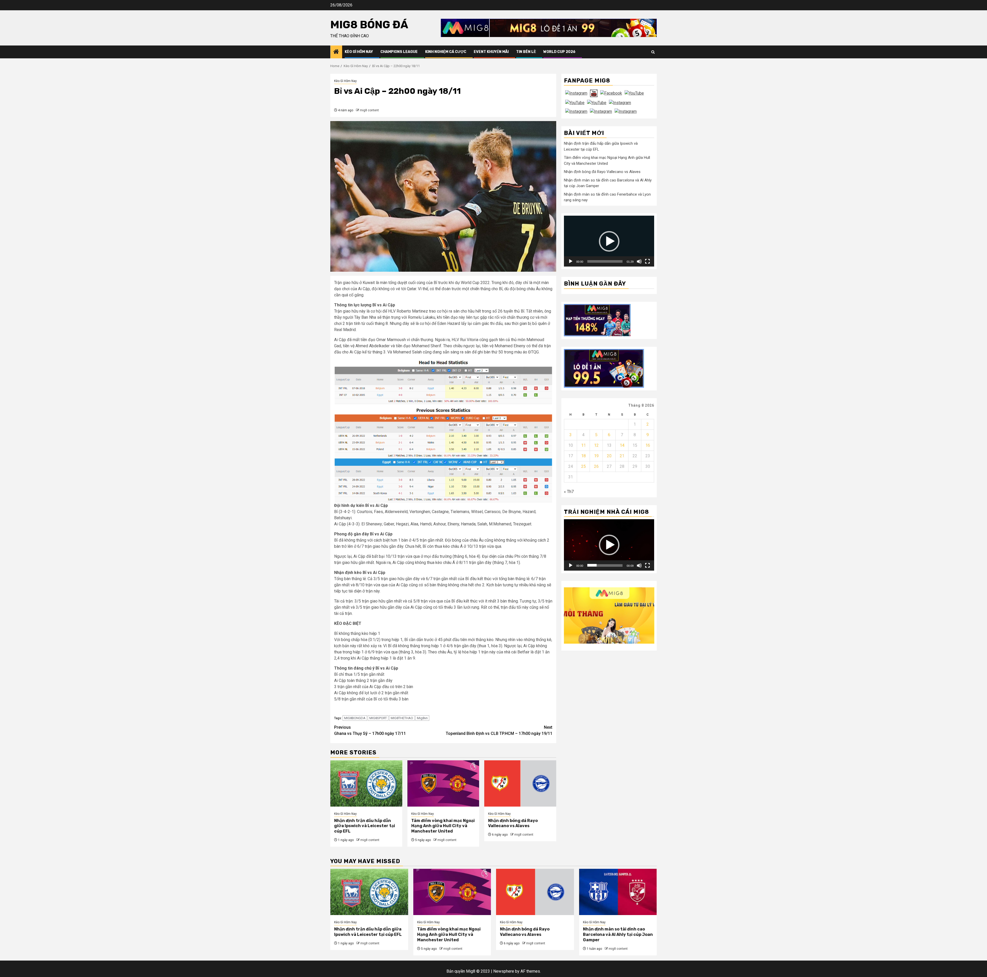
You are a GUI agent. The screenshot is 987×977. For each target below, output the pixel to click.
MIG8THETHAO (402, 718)
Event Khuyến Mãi (491, 52)
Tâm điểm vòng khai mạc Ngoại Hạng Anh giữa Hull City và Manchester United (443, 826)
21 (622, 455)
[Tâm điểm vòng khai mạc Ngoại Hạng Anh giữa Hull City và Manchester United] (443, 783)
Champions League (399, 52)
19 (596, 455)
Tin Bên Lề (526, 52)
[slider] (605, 261)
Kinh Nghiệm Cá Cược (445, 52)
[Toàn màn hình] (647, 261)
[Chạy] (570, 261)
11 (583, 445)
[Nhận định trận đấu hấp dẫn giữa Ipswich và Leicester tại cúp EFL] (366, 783)
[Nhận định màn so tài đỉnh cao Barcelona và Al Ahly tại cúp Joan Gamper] (618, 892)
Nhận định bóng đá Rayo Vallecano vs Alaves (513, 823)
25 (583, 466)
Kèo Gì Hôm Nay (359, 52)
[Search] (653, 52)
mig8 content (369, 110)
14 (622, 445)
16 (647, 445)
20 (609, 455)
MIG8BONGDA (354, 718)
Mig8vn (422, 718)
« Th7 (569, 491)
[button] (609, 241)
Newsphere (503, 971)
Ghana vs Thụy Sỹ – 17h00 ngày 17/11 (370, 730)
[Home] (336, 52)
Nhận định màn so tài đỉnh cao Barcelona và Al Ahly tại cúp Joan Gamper (618, 934)
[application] (609, 241)
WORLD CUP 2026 (559, 52)
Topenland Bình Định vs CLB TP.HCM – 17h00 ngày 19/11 (499, 730)
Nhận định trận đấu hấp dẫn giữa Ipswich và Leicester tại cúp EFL (364, 826)
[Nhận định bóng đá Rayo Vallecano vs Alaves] (520, 783)
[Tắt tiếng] (639, 261)
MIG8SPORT (378, 718)
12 (596, 445)
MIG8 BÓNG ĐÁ (369, 24)
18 (583, 455)
